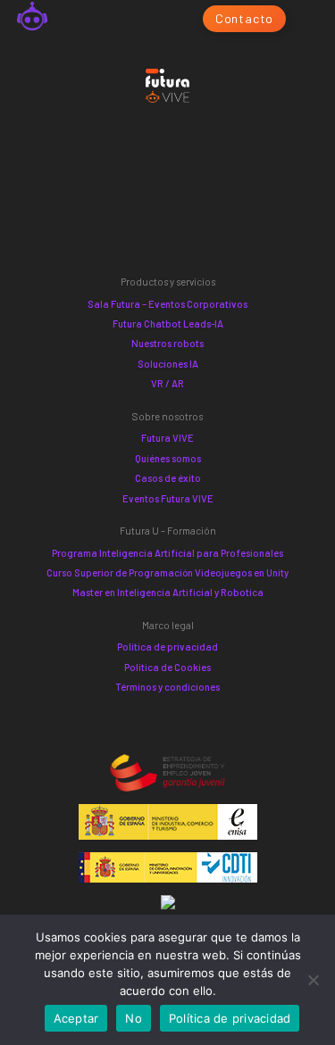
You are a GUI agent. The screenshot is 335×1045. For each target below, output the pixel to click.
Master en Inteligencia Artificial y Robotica (168, 592)
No (133, 1018)
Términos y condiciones (167, 687)
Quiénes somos (168, 458)
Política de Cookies (167, 667)
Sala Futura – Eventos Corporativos (167, 304)
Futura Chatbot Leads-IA (168, 323)
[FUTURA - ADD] (32, 19)
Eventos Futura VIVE (168, 498)
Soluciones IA (168, 363)
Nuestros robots (167, 343)
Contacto (244, 18)
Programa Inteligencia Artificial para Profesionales (167, 553)
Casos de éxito (168, 478)
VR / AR (167, 383)
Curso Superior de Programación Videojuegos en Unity (167, 572)
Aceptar (76, 1018)
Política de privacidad (167, 646)
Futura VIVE (167, 438)
